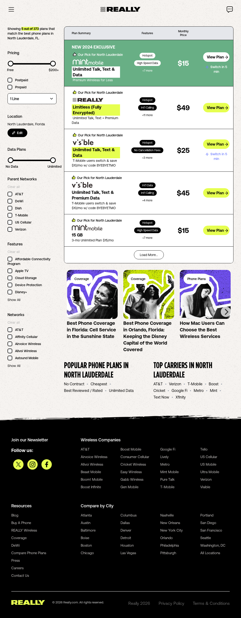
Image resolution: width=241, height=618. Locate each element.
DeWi (15, 545)
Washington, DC (212, 545)
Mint (213, 390)
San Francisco (211, 530)
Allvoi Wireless (92, 464)
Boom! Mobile (92, 479)
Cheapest (99, 384)
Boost (213, 384)
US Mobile (208, 464)
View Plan (215, 57)
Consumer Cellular (134, 457)
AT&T (158, 384)
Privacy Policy (171, 603)
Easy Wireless (131, 472)
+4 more (147, 200)
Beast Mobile (91, 472)
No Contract (74, 384)
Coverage (19, 538)
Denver (125, 530)
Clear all (14, 187)
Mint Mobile (169, 472)
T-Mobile (195, 384)
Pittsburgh (168, 553)
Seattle (205, 538)
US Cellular (208, 457)
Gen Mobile (129, 487)
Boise (85, 538)
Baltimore (88, 530)
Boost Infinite (91, 487)
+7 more (147, 70)
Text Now (161, 397)
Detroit (125, 538)
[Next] (226, 312)
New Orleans (170, 523)
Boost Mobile (130, 449)
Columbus (128, 515)
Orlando (166, 538)
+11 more (147, 115)
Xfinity (181, 397)
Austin (85, 523)
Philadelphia (169, 545)
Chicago (87, 553)
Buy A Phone (21, 523)
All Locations (210, 553)
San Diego (208, 523)
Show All (14, 300)
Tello (204, 449)
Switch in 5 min (218, 69)
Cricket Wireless (133, 464)
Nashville (167, 515)
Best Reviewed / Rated (83, 390)
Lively (164, 457)
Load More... (149, 255)
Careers (17, 568)
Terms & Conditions (211, 603)
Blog (14, 515)
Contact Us (20, 575)
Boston (86, 545)
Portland (206, 515)
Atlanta (86, 515)
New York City (171, 530)
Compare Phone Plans (28, 553)
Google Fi (179, 390)
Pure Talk (167, 479)
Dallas (125, 523)
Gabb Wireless (131, 479)
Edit (20, 133)
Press (15, 560)
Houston (127, 545)
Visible (205, 487)
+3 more (147, 157)
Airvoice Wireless (94, 457)
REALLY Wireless (24, 530)
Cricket (159, 390)
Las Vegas (128, 553)
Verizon (175, 384)
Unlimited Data (121, 390)
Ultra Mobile (209, 472)
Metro (199, 390)
